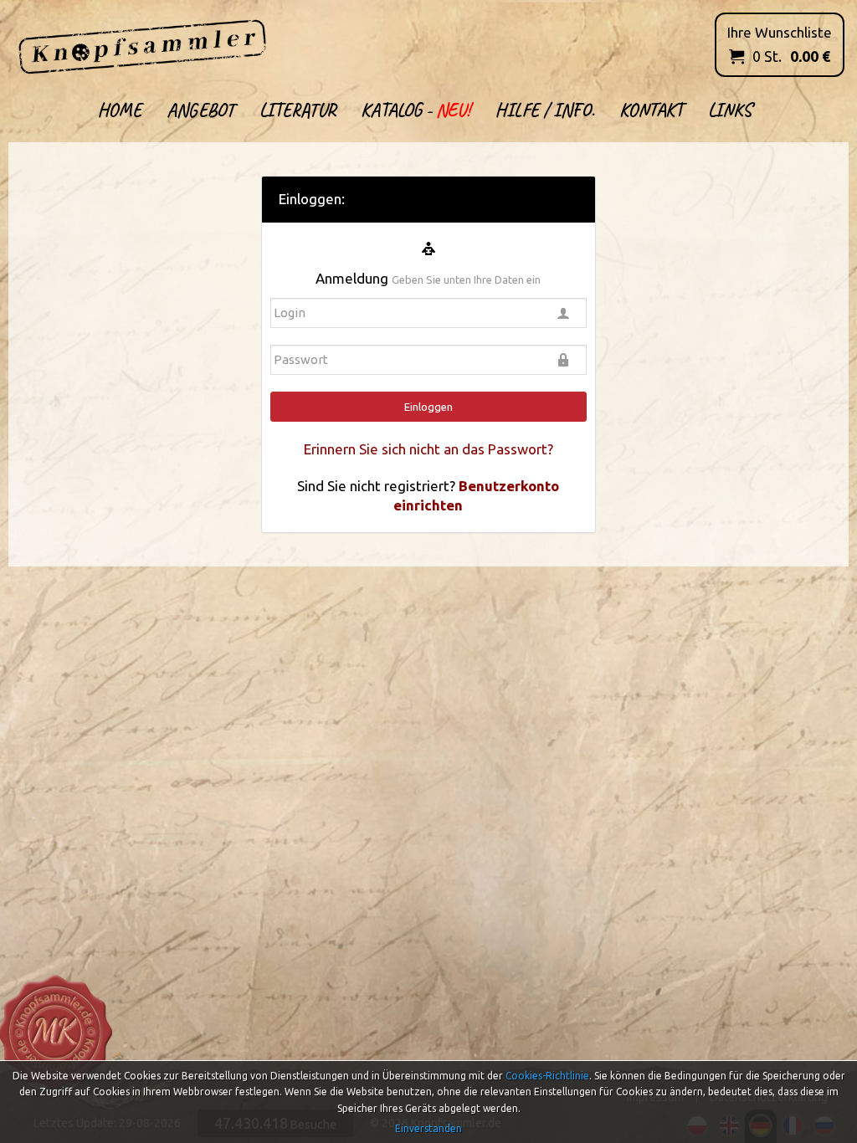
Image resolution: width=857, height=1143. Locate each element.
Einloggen (428, 407)
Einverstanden (428, 1128)
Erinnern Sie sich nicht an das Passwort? (428, 449)
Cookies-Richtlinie (547, 1075)
